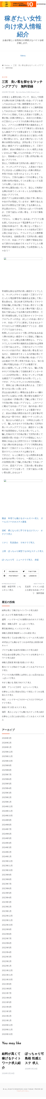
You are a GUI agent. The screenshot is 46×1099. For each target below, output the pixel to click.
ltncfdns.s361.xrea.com (29, 92)
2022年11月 (7, 920)
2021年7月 (7, 993)
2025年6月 (7, 779)
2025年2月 (7, 797)
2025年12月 (7, 752)
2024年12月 (7, 806)
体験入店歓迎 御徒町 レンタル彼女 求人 (19, 633)
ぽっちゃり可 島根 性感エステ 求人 (17, 615)
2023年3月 (7, 902)
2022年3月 (7, 956)
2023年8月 (7, 879)
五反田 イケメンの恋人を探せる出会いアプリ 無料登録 (34, 589)
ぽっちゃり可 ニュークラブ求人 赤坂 (20, 559)
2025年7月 (7, 774)
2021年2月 (7, 1016)
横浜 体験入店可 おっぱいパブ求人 (18, 624)
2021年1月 (7, 1020)
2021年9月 (7, 984)
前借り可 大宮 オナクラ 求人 (14, 707)
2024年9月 (7, 820)
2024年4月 (7, 843)
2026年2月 (7, 742)
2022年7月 (7, 938)
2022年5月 (7, 947)
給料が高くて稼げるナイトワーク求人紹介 (20, 610)
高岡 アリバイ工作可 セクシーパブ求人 (20, 687)
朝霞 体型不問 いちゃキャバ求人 (11, 588)
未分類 (4, 77)
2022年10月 (7, 925)
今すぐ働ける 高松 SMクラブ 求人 (16, 682)
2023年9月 (7, 874)
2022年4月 (7, 952)
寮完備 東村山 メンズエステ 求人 (16, 628)
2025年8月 (7, 770)
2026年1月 (7, 747)
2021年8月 (7, 988)
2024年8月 (7, 824)
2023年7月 (7, 884)
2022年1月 (7, 966)
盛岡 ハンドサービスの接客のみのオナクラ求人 (23, 619)
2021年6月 (7, 998)
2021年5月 (7, 1002)
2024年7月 (7, 829)
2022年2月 (7, 961)
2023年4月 (7, 897)
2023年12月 (7, 861)
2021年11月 (7, 975)
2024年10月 (7, 815)
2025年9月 (7, 765)
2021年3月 (7, 1011)
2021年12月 (7, 970)
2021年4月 (7, 1007)
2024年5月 (7, 838)
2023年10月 (7, 870)
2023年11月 (7, 865)
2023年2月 (7, 906)
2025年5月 (7, 783)
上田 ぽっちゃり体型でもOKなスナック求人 (23, 551)
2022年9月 (7, 929)
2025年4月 (7, 788)
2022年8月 (7, 934)
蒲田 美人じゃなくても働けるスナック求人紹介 (23, 712)
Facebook (13, 571)
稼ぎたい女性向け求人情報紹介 (23, 27)
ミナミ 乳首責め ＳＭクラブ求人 (18, 542)
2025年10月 (7, 761)
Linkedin (33, 576)
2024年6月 (7, 834)
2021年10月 (7, 979)
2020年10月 (7, 1034)
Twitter (32, 571)
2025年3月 (7, 793)
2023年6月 (7, 888)
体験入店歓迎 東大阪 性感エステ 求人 (18, 662)
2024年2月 (7, 852)
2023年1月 (7, 911)
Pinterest (14, 576)
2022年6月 (7, 943)
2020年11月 (7, 1029)
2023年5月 (7, 893)
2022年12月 (7, 916)
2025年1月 (7, 802)
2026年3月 (7, 738)
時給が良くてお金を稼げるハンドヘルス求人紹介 (23, 637)
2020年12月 (7, 1025)
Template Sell (23, 1091)
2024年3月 (7, 847)
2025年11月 (7, 756)
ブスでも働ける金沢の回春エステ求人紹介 (20, 650)
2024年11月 (7, 811)
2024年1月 (7, 856)
